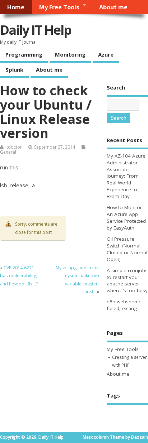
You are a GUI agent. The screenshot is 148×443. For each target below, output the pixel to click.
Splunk (14, 69)
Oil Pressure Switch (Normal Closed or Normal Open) (127, 249)
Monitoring (70, 54)
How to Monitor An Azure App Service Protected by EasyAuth (126, 217)
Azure (106, 54)
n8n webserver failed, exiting (123, 305)
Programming (23, 54)
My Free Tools (59, 7)
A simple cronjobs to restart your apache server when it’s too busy (127, 280)
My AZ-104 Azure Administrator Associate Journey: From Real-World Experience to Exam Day (126, 176)
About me (113, 7)
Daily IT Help (35, 30)
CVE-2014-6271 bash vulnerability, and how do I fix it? (19, 276)
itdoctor (13, 147)
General (8, 152)
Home (15, 7)
